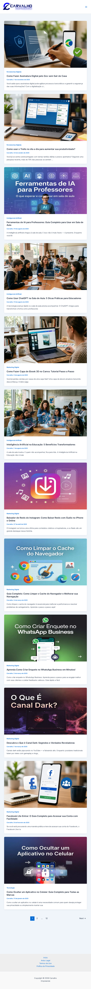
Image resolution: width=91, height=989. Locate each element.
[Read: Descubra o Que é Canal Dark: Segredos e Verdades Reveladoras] (45, 711)
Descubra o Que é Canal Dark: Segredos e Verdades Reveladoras (41, 742)
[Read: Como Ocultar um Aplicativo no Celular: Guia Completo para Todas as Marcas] (45, 860)
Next (82, 918)
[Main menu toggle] (86, 6)
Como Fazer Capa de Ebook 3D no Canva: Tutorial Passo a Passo (40, 371)
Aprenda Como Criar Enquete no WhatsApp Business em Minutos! (41, 669)
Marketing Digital (13, 367)
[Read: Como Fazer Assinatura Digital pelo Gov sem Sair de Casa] (45, 44)
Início (45, 958)
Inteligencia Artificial (14, 218)
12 (47, 918)
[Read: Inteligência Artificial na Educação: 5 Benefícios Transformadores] (45, 413)
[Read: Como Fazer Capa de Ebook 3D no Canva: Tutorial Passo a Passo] (45, 339)
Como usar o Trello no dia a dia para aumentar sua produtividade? (41, 149)
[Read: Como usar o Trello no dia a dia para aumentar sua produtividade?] (45, 117)
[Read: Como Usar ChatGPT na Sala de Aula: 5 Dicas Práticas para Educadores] (45, 266)
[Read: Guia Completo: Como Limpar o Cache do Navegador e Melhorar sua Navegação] (45, 562)
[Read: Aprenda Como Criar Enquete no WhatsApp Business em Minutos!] (45, 638)
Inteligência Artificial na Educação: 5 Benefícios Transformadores (41, 444)
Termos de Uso (45, 963)
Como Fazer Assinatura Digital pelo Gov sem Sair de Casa (37, 76)
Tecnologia (11, 888)
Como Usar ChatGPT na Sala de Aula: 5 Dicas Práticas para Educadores (44, 298)
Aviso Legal (45, 960)
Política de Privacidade (46, 966)
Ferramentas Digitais (14, 72)
